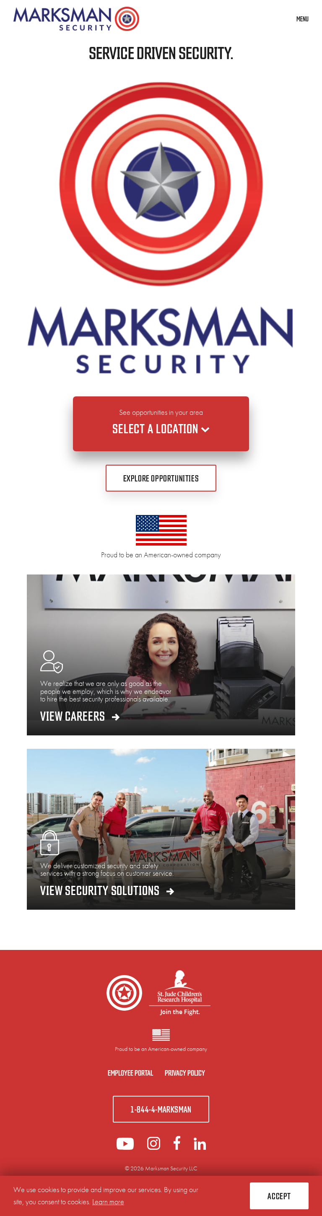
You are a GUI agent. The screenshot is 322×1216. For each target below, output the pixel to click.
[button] (279, 1195)
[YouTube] (125, 1147)
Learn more (108, 1201)
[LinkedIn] (154, 1147)
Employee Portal (130, 1072)
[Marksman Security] (76, 19)
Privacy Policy (185, 1072)
